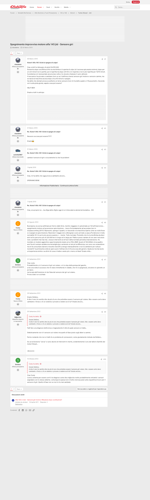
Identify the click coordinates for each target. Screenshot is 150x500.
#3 (105, 149)
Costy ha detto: (34, 316)
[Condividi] (102, 59)
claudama (15, 47)
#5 (105, 202)
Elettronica (18, 404)
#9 (105, 312)
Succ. (19, 53)
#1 (105, 59)
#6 (105, 222)
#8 (105, 293)
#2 (105, 128)
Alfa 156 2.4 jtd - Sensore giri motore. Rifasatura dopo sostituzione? (38, 400)
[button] (43, 7)
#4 (105, 168)
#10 (104, 359)
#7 (105, 260)
